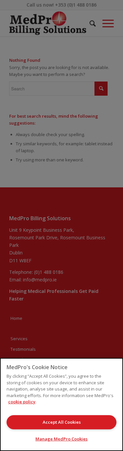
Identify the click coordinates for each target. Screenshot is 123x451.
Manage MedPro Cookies (61, 439)
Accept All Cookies (62, 422)
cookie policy (21, 402)
